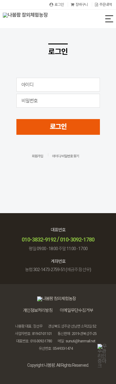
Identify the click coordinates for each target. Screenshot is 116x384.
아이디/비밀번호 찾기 (65, 156)
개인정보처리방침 (38, 310)
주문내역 (105, 4)
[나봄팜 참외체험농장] (25, 19)
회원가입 (37, 156)
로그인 (59, 4)
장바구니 (81, 4)
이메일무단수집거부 (76, 310)
